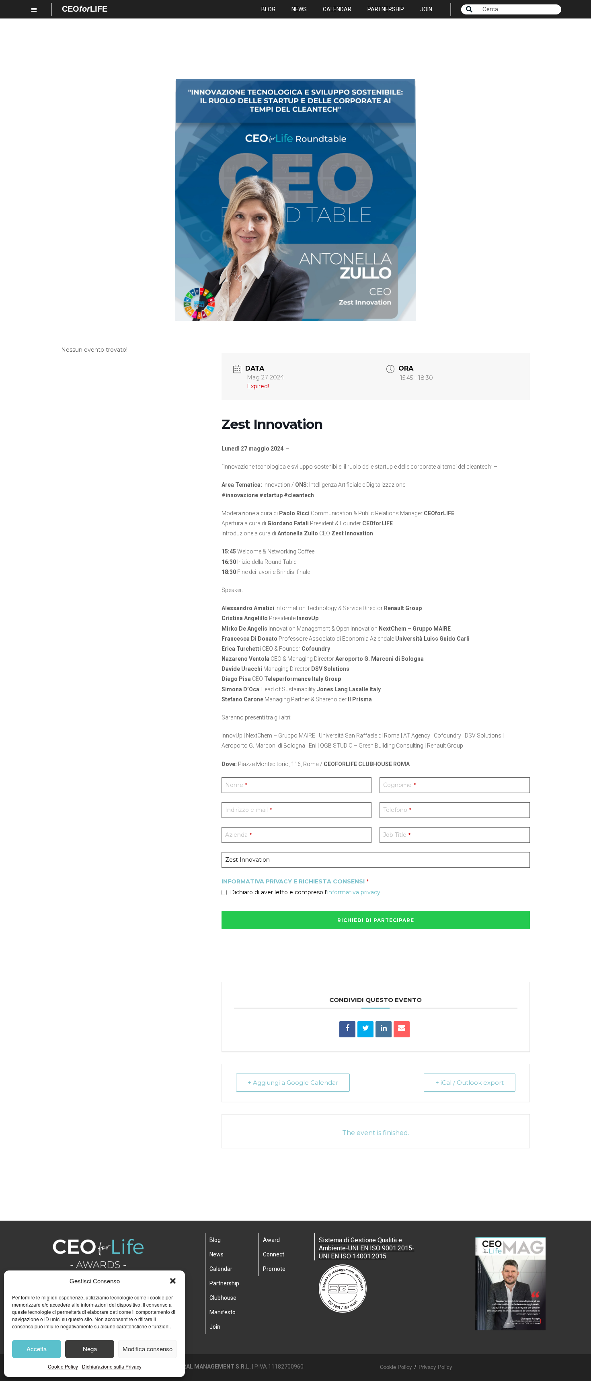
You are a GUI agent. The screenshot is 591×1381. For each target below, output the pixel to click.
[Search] (469, 9)
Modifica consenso (147, 1348)
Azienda (238, 834)
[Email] (402, 1029)
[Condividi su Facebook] (347, 1029)
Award (271, 1240)
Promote (274, 1269)
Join (426, 9)
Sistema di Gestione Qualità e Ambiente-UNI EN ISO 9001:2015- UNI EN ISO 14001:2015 (367, 1248)
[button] (173, 1281)
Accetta (37, 1348)
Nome (236, 785)
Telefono (397, 809)
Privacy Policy (435, 1367)
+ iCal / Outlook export (469, 1082)
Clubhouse (222, 1298)
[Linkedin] (384, 1029)
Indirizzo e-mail (248, 809)
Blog (268, 9)
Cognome (399, 785)
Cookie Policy (63, 1366)
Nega (90, 1348)
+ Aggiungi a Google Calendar (293, 1082)
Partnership (385, 9)
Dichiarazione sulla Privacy (112, 1366)
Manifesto (222, 1312)
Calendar (337, 9)
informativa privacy (353, 892)
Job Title (396, 834)
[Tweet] (365, 1029)
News (299, 9)
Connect (273, 1254)
